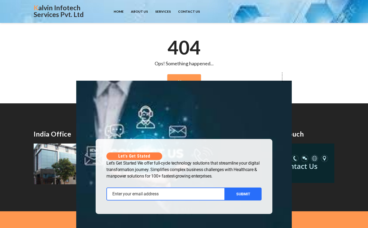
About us (139, 11)
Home (119, 11)
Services (163, 11)
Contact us (189, 11)
